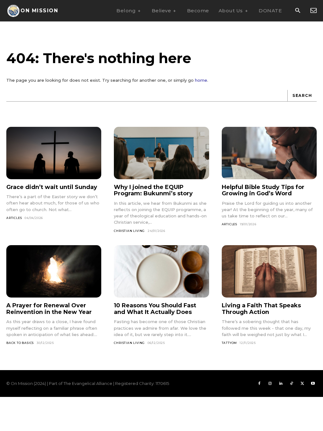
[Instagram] (270, 383)
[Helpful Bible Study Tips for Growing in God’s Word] (269, 153)
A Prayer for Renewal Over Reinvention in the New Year (49, 309)
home (201, 80)
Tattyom (229, 343)
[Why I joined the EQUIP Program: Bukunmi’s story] (161, 153)
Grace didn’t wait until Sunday (51, 187)
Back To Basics (20, 343)
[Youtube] (313, 383)
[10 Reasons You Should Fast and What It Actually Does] (161, 271)
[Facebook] (259, 383)
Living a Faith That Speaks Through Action (261, 309)
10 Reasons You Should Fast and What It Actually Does (155, 309)
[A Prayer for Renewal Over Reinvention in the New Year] (53, 271)
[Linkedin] (281, 383)
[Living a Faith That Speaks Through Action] (269, 271)
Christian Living (129, 231)
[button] (297, 10)
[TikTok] (291, 383)
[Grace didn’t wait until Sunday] (53, 153)
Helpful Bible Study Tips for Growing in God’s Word (263, 190)
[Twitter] (302, 383)
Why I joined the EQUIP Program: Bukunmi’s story (153, 190)
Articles (14, 218)
